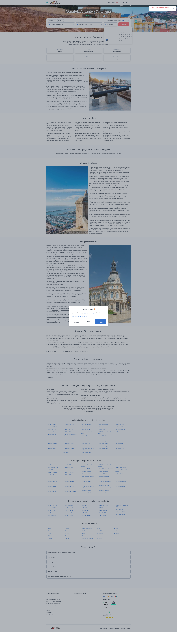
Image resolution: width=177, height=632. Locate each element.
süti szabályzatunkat (89, 313)
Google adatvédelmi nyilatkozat (79, 316)
